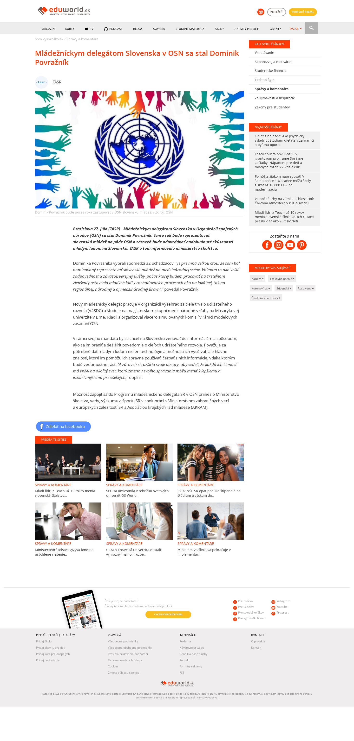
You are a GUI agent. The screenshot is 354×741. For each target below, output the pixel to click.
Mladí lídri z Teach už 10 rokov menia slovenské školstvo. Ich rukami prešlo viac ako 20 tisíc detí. (284, 216)
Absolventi (305, 288)
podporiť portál (303, 11)
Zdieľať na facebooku (65, 426)
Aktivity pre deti (247, 29)
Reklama (185, 641)
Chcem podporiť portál (168, 614)
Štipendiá (283, 288)
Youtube (282, 607)
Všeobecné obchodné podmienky (130, 648)
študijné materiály (190, 29)
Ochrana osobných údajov (125, 660)
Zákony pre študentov (272, 107)
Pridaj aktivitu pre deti (50, 648)
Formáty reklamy (190, 666)
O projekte (258, 641)
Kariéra (257, 279)
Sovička (159, 29)
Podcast (116, 29)
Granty (275, 29)
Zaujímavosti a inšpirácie (275, 98)
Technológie (264, 79)
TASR (57, 82)
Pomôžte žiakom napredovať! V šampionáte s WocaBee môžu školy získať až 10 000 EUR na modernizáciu (283, 183)
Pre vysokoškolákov (251, 618)
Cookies (113, 666)
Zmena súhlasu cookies (123, 673)
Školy (219, 29)
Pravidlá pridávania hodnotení (128, 654)
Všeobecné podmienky (123, 641)
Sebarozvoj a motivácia (273, 61)
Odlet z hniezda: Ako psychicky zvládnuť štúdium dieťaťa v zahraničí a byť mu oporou (284, 140)
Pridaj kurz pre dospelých (53, 654)
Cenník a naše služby (193, 654)
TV (91, 29)
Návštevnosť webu (191, 648)
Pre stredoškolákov (251, 612)
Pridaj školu (44, 641)
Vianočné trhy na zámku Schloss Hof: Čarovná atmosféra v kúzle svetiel (284, 200)
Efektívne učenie (281, 279)
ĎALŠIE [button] (294, 29)
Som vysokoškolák (49, 39)
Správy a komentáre (82, 39)
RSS (181, 673)
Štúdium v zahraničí (265, 298)
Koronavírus (260, 288)
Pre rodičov (245, 601)
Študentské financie (271, 70)
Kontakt (184, 660)
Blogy (138, 29)
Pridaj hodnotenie (48, 660)
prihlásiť (276, 11)
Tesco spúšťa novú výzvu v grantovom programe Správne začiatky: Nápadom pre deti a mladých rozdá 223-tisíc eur (279, 160)
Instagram (283, 601)
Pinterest (282, 612)
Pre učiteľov (246, 607)
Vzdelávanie (264, 52)
